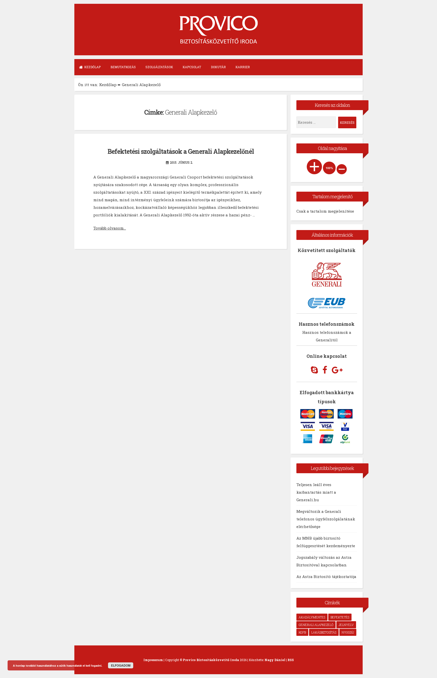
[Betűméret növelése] (314, 166)
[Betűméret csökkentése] (342, 169)
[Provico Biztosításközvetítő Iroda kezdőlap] (218, 37)
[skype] (314, 370)
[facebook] (324, 370)
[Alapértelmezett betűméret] (329, 168)
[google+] (337, 370)
